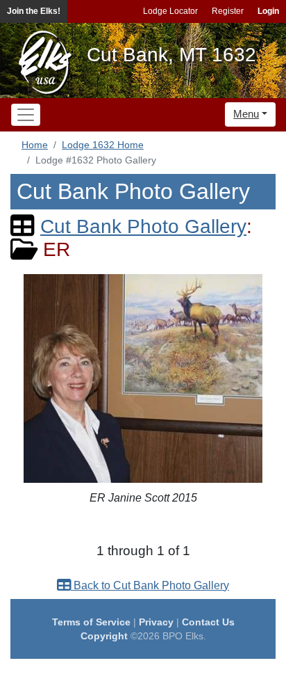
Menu (246, 114)
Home (35, 144)
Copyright (104, 635)
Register (228, 11)
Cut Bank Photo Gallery (143, 226)
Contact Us (208, 622)
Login (268, 11)
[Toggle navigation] (25, 115)
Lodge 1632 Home (103, 144)
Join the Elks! (33, 11)
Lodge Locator (170, 11)
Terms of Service (91, 622)
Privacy (156, 622)
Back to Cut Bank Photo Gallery (150, 585)
